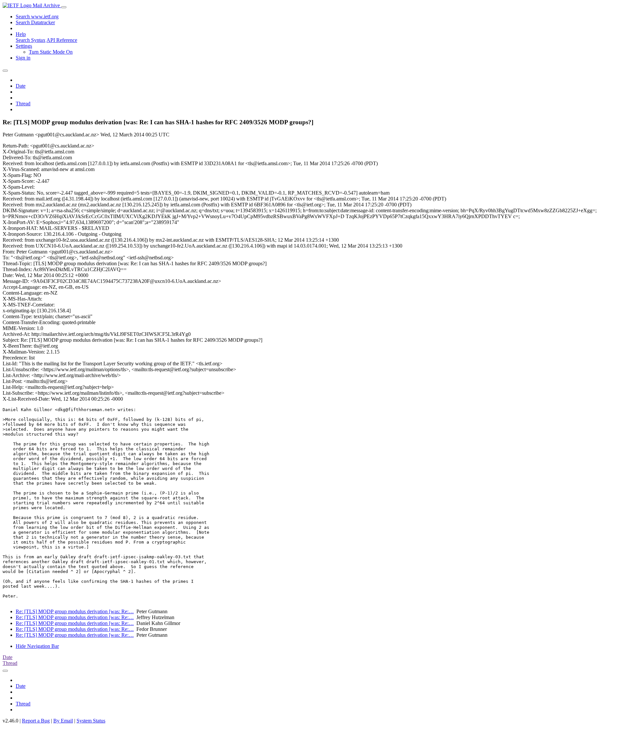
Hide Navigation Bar (37, 646)
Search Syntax (30, 40)
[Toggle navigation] (63, 7)
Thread (23, 103)
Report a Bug (36, 720)
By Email (63, 720)
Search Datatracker (35, 22)
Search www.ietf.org (37, 16)
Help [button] (21, 34)
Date (21, 86)
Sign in (23, 58)
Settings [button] (24, 46)
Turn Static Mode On (51, 52)
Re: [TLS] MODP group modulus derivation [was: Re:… (75, 611)
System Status (91, 720)
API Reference (61, 40)
